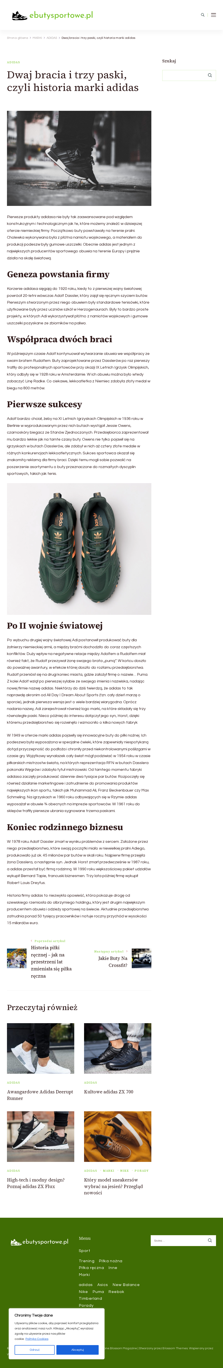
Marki (84, 1275)
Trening (87, 1261)
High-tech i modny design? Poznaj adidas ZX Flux (36, 1183)
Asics (102, 1285)
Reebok (116, 1292)
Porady (86, 1305)
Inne (113, 1268)
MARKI (109, 1171)
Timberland (90, 1298)
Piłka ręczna (91, 1268)
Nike (83, 1292)
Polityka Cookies (36, 1339)
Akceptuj (77, 1349)
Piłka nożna (111, 1261)
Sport (84, 1251)
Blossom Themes (175, 1348)
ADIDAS (13, 62)
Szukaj (169, 61)
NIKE (124, 1171)
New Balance (126, 1285)
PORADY (142, 1171)
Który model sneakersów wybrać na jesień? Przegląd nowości (113, 1186)
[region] (57, 1333)
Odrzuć (35, 1349)
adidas (86, 1285)
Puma (98, 1292)
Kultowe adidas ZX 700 (108, 1092)
